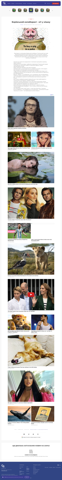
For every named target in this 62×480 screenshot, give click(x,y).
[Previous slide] (9, 10)
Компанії (34, 468)
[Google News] (58, 465)
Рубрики (12, 3)
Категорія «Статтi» (26, 429)
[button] (24, 434)
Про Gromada (29, 3)
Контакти (34, 3)
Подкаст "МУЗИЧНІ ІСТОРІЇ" (27, 469)
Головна (15, 429)
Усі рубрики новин (20, 429)
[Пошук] (45, 3)
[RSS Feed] (60, 465)
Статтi (22, 24)
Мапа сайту (46, 467)
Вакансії (54, 467)
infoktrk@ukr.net (4, 470)
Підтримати (56, 3)
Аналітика (27, 473)
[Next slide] (52, 10)
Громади (24, 3)
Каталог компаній (18, 3)
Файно (27, 477)
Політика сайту (58, 467)
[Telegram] (28, 434)
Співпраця (50, 467)
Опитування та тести (36, 469)
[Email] (38, 434)
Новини (9, 3)
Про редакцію (35, 472)
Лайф (20, 468)
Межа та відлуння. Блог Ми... (22, 472)
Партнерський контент (22, 474)
